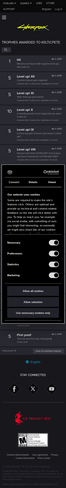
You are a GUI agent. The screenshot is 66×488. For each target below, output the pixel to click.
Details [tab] (33, 182)
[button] (4, 17)
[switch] (54, 253)
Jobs (39, 3)
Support (9, 9)
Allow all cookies (33, 291)
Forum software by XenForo (30, 484)
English (35, 362)
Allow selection (33, 301)
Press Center (44, 458)
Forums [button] (8, 3)
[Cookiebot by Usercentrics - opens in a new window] (45, 172)
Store (50, 3)
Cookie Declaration (25, 458)
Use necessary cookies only (33, 312)
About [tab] (52, 182)
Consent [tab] (14, 182)
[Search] (6, 49)
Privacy (54, 454)
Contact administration (18, 454)
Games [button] (24, 3)
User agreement (40, 454)
